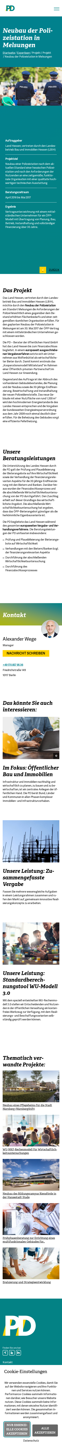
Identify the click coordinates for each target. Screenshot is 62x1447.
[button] (56, 8)
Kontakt (8, 1362)
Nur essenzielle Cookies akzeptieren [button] (17, 1429)
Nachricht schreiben (26, 653)
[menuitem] (5, 1352)
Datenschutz (31, 1441)
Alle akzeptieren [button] (45, 1430)
